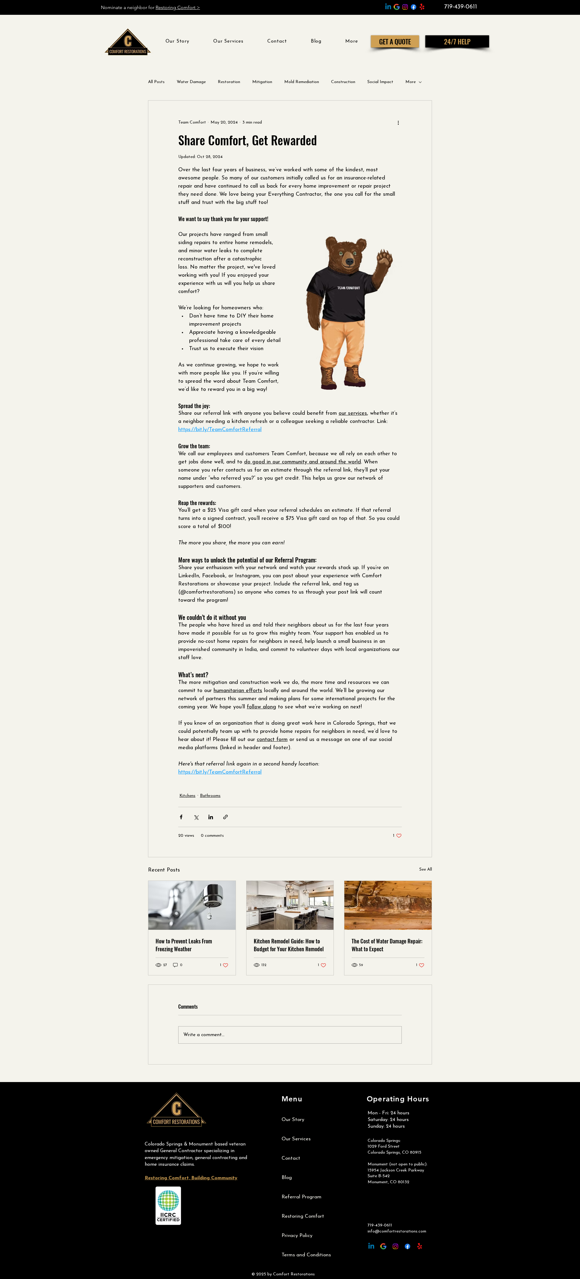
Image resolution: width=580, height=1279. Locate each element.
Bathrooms (210, 796)
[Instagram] (405, 7)
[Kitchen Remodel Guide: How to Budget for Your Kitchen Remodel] (290, 905)
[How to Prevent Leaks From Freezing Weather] (192, 905)
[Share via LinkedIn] (211, 817)
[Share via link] (225, 817)
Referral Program (301, 1197)
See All (425, 869)
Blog (287, 1177)
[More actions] (398, 122)
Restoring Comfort (303, 1216)
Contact (291, 1158)
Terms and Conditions (306, 1255)
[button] (352, 41)
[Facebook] (413, 7)
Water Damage (191, 82)
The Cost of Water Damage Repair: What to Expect (387, 945)
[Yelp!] (422, 7)
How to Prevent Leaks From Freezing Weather (184, 945)
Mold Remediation (301, 82)
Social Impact (380, 82)
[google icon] (396, 7)
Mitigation (262, 82)
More (410, 82)
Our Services (296, 1139)
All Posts (156, 82)
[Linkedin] (388, 7)
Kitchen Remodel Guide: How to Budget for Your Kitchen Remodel (289, 945)
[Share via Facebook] (181, 817)
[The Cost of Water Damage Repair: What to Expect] (388, 905)
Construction (343, 82)
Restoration (229, 82)
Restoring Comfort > (178, 7)
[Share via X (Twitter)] (196, 817)
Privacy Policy (297, 1235)
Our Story (293, 1119)
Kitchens (187, 796)
